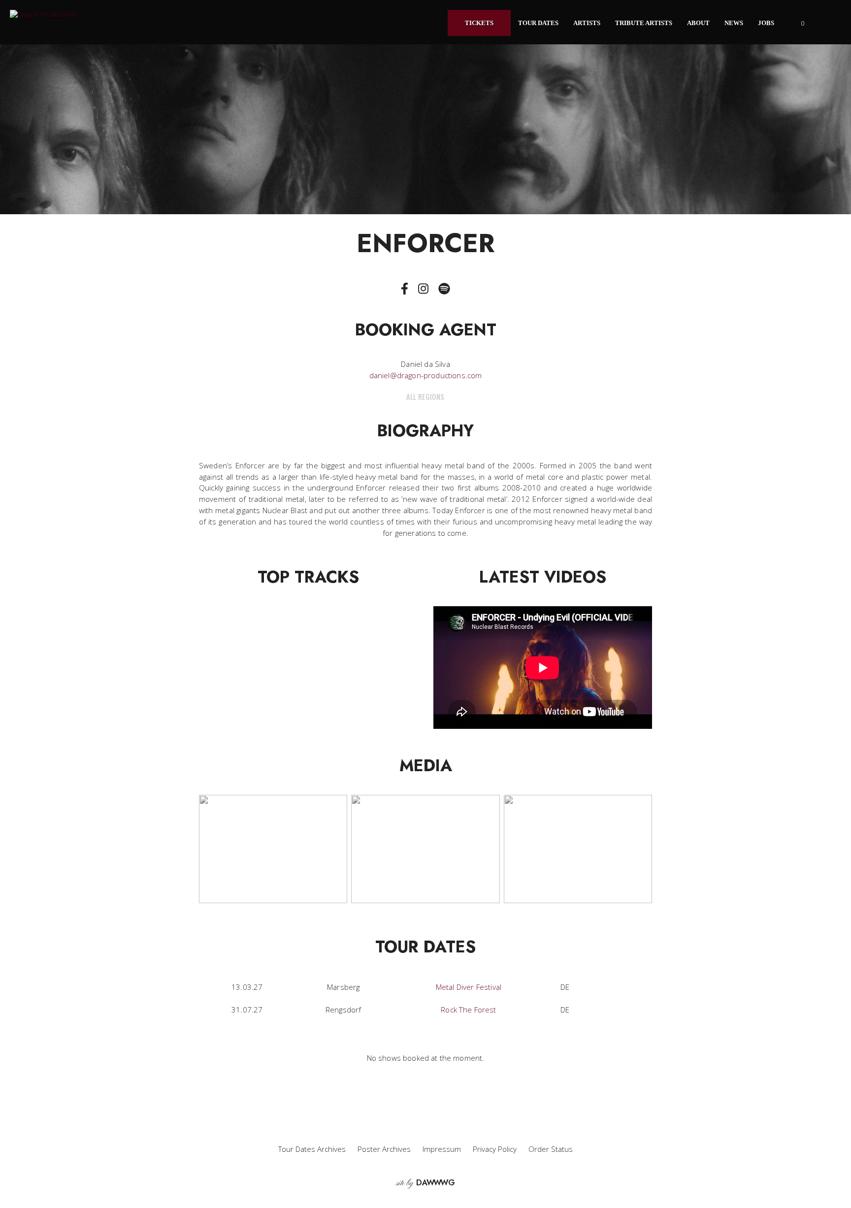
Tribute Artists (643, 23)
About (698, 23)
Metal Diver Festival (468, 987)
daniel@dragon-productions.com (425, 375)
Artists (586, 23)
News (733, 23)
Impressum (442, 1149)
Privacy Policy (495, 1149)
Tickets (479, 23)
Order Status (550, 1149)
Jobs (766, 23)
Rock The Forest (468, 1009)
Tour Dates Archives (312, 1149)
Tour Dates (538, 23)
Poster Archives (384, 1149)
